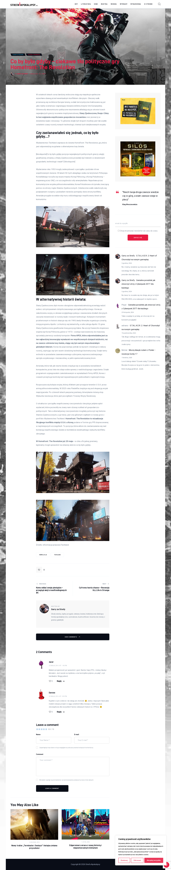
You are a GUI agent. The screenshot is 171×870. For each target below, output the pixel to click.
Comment (39, 754)
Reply (59, 681)
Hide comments (71, 637)
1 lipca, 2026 (85, 842)
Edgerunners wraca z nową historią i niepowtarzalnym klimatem (85, 846)
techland (57, 555)
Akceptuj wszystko (154, 860)
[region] (140, 850)
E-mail (76, 734)
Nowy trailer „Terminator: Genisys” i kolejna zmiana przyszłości (34, 846)
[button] (51, 681)
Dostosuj (124, 860)
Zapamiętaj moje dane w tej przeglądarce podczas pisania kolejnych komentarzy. (66, 747)
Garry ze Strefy (128, 256)
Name (38, 734)
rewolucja (43, 555)
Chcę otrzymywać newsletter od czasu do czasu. (138, 231)
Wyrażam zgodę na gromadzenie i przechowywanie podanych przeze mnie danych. (66, 780)
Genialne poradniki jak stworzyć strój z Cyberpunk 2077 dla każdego (138, 284)
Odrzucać (137, 860)
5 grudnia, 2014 (34, 842)
